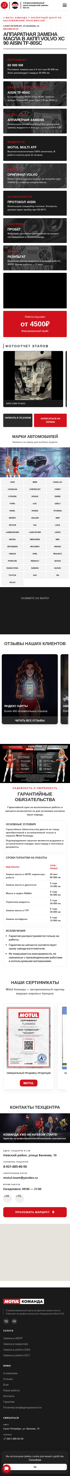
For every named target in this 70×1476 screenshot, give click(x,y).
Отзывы (8, 1379)
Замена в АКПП (12, 1338)
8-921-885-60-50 (15, 1166)
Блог (6, 1384)
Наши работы (11, 1390)
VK (14, 1321)
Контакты (8, 1396)
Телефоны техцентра (15, 1162)
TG (6, 1321)
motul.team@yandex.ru (20, 1178)
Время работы (11, 1184)
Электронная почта (15, 1173)
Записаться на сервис (50, 420)
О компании (10, 1373)
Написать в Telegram (18, 418)
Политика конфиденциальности (22, 1407)
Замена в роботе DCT (16, 1355)
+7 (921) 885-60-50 (13, 1438)
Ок (35, 1467)
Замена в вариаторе (15, 1344)
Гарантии (8, 1402)
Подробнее (35, 1459)
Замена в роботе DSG (16, 1349)
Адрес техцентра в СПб (17, 1151)
